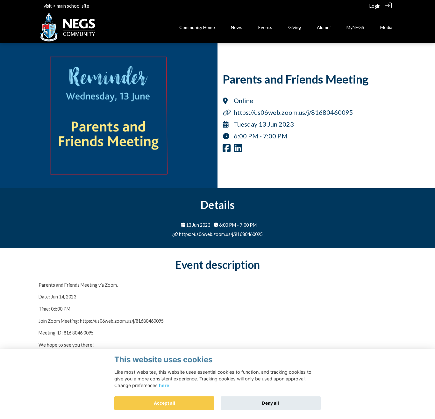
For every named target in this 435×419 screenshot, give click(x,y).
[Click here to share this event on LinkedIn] (238, 149)
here (164, 385)
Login (375, 6)
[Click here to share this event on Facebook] (227, 149)
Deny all (270, 403)
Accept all (164, 403)
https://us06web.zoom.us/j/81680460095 (293, 112)
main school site (73, 6)
